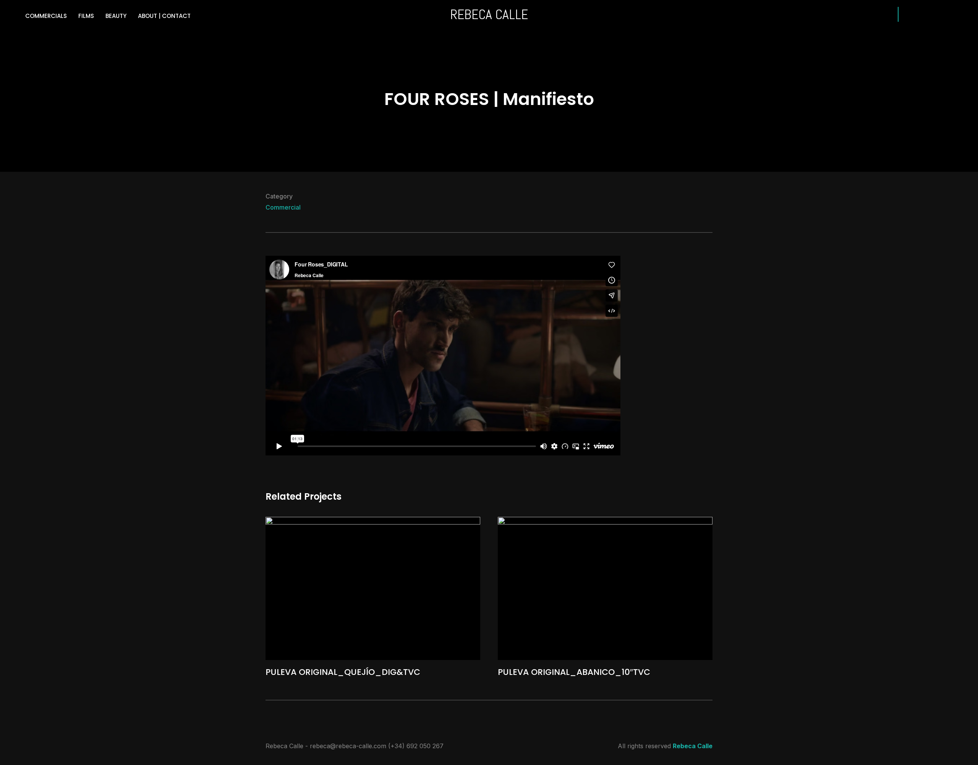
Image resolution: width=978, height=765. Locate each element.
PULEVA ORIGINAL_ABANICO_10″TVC (574, 672)
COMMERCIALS (46, 16)
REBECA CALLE (489, 14)
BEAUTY (115, 16)
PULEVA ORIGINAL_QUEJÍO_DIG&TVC (343, 672)
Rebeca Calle (692, 746)
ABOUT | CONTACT (164, 16)
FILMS (86, 16)
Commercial (283, 207)
